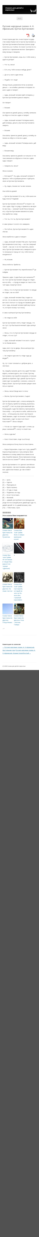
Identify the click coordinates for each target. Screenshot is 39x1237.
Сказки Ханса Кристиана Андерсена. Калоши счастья (7, 587)
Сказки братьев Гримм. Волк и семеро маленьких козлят (19, 534)
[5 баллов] (10, 512)
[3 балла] (6, 512)
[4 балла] (8, 512)
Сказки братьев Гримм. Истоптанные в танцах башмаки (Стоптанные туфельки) (7, 561)
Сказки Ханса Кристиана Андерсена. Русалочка (7, 533)
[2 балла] (5, 512)
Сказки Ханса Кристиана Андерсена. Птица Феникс (7, 619)
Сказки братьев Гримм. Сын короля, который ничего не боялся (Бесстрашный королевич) (18, 592)
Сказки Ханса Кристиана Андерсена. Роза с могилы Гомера (19, 620)
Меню (19, 18)
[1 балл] (3, 512)
